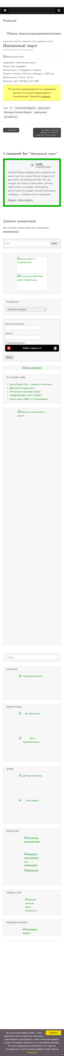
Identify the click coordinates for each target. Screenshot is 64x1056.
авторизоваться (11, 231)
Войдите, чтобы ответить (20, 200)
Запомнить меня (16, 343)
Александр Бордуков (25, 108)
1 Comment (28, 49)
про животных (10, 117)
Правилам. (32, 1052)
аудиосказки (44, 108)
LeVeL (7, 49)
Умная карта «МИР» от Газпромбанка (28, 399)
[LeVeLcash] (10, 18)
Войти (9, 357)
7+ (11, 108)
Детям (18, 41)
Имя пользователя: (15, 324)
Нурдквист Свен (29, 41)
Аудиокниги (8, 41)
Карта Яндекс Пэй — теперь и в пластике (30, 384)
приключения (40, 112)
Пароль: (9, 333)
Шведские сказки (45, 41)
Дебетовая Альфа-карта (21, 388)
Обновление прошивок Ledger (24, 391)
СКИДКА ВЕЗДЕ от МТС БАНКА (25, 395)
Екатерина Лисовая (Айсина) (17, 112)
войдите (46, 96)
